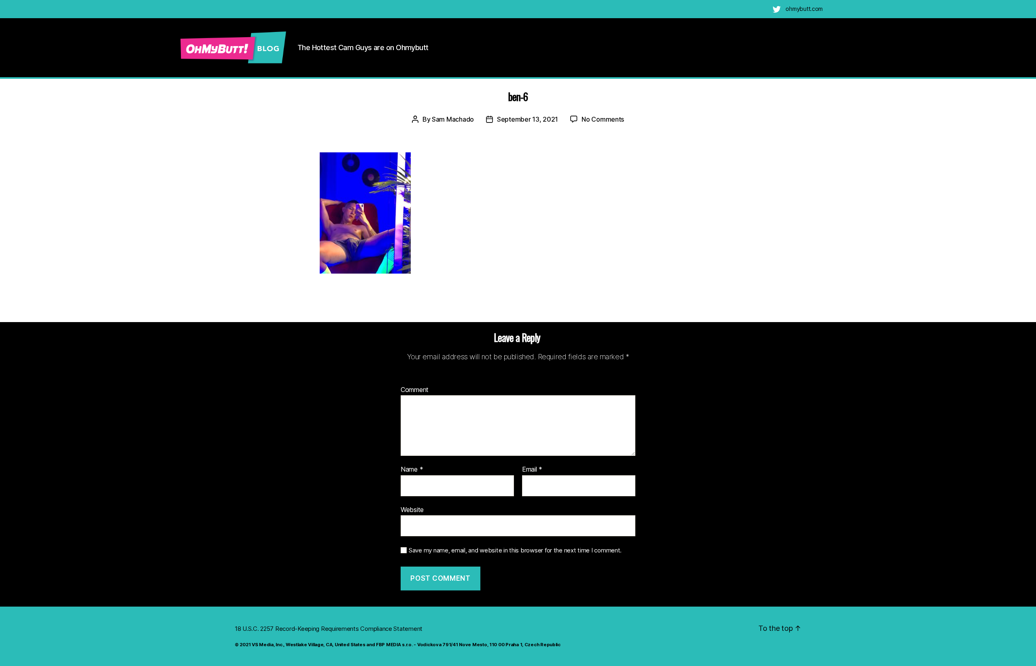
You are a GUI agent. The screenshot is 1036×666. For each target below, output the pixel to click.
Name (412, 469)
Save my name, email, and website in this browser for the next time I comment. (515, 550)
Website (412, 509)
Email (532, 469)
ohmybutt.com (804, 8)
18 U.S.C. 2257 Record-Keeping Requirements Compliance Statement (328, 628)
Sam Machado (453, 119)
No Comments (603, 119)
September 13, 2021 (527, 119)
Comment (415, 390)
